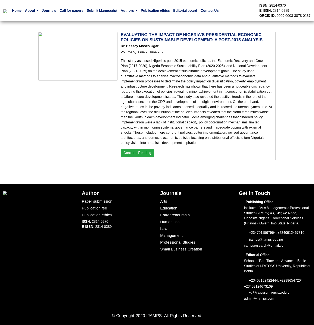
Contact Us (210, 10)
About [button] (30, 10)
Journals (49, 10)
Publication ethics (155, 10)
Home (17, 10)
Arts (163, 201)
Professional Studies (177, 242)
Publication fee (94, 208)
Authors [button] (128, 10)
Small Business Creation (181, 249)
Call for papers (71, 10)
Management (171, 235)
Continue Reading (137, 153)
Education (168, 208)
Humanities (169, 222)
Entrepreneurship (175, 215)
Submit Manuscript (102, 10)
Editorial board (185, 10)
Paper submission (97, 201)
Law (163, 229)
